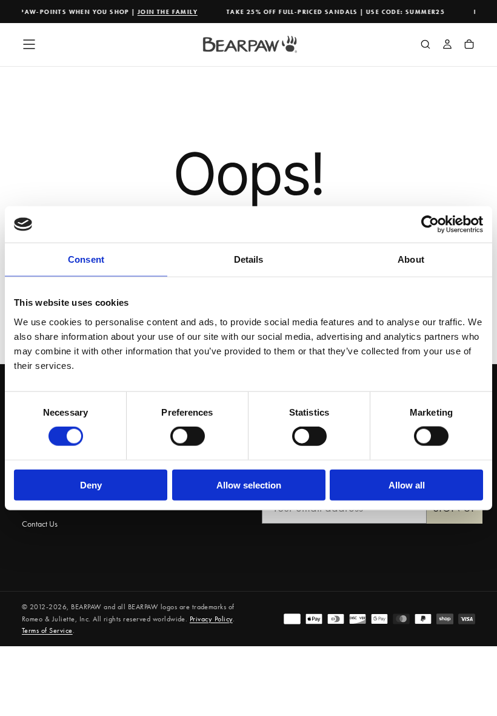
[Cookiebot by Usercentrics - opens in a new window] (430, 224)
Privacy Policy (211, 619)
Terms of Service (47, 630)
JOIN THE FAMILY (164, 12)
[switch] (187, 436)
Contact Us (40, 523)
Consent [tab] (86, 259)
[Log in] (447, 45)
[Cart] (469, 45)
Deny (91, 484)
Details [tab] (249, 259)
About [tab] (411, 259)
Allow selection (248, 484)
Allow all (407, 484)
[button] (29, 44)
